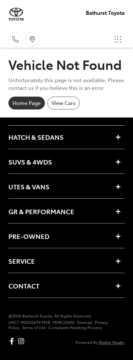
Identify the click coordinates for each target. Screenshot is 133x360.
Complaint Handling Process (75, 327)
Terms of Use (34, 327)
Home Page (27, 102)
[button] (117, 39)
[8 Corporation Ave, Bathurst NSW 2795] (32, 39)
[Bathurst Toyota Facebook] (13, 341)
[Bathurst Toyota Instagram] (22, 341)
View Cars (64, 102)
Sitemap (84, 322)
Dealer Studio (112, 342)
